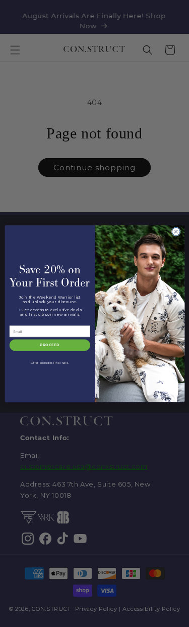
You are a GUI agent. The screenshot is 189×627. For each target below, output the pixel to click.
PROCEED (49, 345)
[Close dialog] (176, 231)
